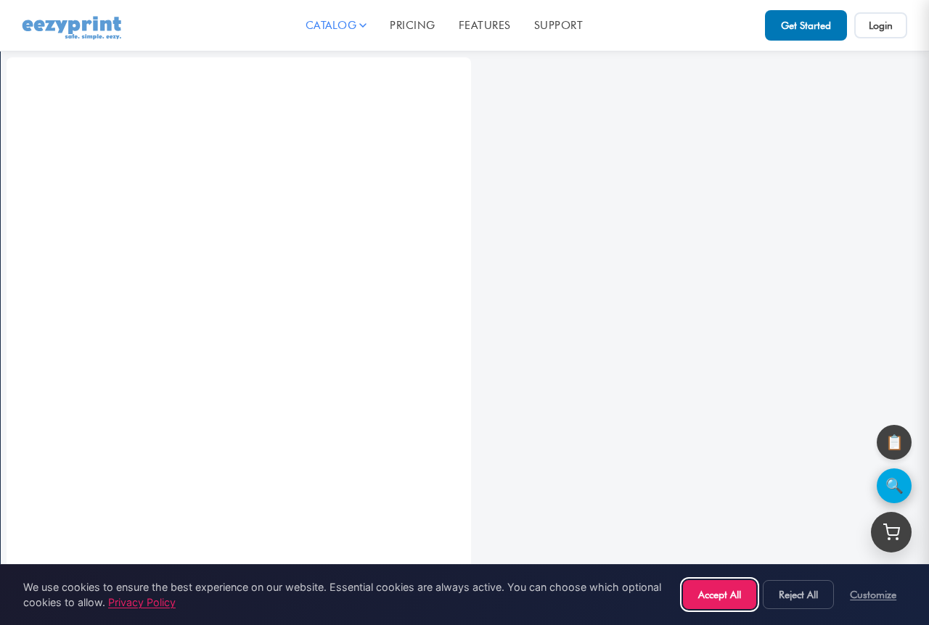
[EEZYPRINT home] (72, 25)
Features (485, 25)
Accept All (719, 594)
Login (881, 25)
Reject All (798, 594)
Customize (873, 594)
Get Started (806, 25)
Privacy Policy (142, 602)
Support (559, 25)
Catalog (331, 25)
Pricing (412, 25)
